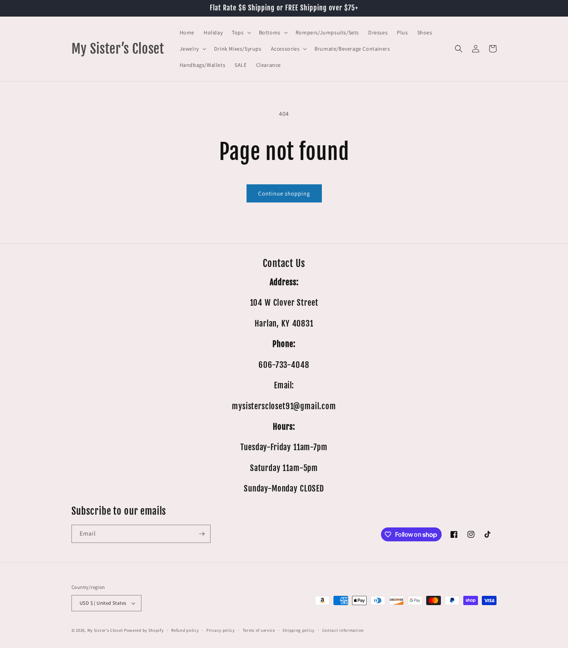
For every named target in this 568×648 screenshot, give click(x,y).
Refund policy (185, 630)
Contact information (343, 630)
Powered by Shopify (144, 630)
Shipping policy (298, 630)
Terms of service (259, 630)
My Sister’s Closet (105, 630)
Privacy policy (220, 630)
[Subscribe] (201, 534)
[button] (240, 32)
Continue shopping (284, 193)
